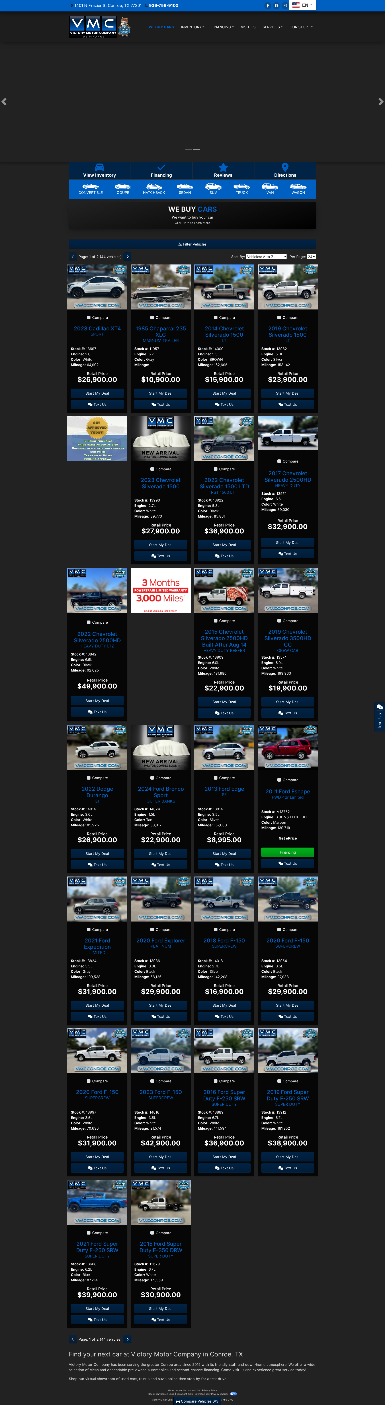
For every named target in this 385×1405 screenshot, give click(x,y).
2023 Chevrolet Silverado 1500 (161, 483)
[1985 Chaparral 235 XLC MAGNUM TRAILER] (161, 286)
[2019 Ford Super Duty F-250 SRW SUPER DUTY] (288, 1050)
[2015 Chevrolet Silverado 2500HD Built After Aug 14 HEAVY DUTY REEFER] (224, 590)
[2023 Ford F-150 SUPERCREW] (161, 1050)
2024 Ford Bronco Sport (161, 794)
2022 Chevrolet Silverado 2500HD (97, 640)
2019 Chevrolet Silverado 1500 (287, 334)
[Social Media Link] (285, 5)
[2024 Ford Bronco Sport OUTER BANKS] (161, 747)
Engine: (77, 354)
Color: (76, 359)
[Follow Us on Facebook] (267, 5)
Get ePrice (288, 838)
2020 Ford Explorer (160, 943)
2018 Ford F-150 (224, 943)
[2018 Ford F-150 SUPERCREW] (224, 898)
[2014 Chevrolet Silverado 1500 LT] (224, 286)
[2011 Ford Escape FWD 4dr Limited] (288, 747)
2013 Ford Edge (224, 791)
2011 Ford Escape (288, 794)
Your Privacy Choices (217, 1394)
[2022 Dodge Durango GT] (97, 747)
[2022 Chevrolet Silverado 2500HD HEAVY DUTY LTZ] (97, 590)
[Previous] (73, 256)
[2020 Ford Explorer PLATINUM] (161, 898)
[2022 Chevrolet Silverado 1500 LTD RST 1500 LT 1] (224, 438)
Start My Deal (97, 393)
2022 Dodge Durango (97, 794)
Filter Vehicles (194, 244)
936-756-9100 (163, 5)
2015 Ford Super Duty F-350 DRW (160, 1249)
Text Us (99, 404)
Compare (100, 317)
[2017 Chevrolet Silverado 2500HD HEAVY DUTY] (288, 432)
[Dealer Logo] (93, 27)
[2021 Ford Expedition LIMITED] (97, 898)
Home (171, 1390)
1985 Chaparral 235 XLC (161, 334)
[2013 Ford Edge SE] (224, 747)
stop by (193, 1378)
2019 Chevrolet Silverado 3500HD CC (287, 641)
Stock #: (78, 348)
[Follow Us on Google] (276, 5)
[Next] (127, 256)
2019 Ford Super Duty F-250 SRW (288, 1098)
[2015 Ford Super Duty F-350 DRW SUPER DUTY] (161, 1202)
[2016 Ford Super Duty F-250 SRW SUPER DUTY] (224, 1050)
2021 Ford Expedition (97, 946)
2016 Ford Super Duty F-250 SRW (224, 1098)
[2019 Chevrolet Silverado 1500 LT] (288, 286)
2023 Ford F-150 (160, 1094)
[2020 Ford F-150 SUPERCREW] (288, 898)
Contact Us (194, 1390)
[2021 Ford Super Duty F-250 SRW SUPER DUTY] (97, 1202)
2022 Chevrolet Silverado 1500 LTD (224, 486)
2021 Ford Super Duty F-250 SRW (97, 1249)
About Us (181, 1390)
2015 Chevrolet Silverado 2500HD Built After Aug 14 (224, 641)
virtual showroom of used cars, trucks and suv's (125, 1378)
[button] (4, 102)
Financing (288, 852)
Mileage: (78, 365)
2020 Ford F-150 (287, 943)
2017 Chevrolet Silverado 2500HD (287, 479)
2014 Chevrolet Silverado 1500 (224, 334)
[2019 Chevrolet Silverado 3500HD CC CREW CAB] (288, 590)
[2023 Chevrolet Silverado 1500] (161, 438)
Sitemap (199, 1394)
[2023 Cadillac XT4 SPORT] (97, 286)
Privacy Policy (209, 1390)
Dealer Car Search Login (161, 1394)
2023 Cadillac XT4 (97, 331)
